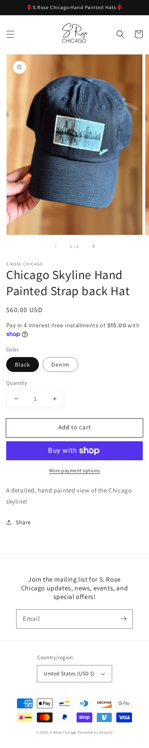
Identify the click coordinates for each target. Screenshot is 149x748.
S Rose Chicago (63, 732)
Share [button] (23, 522)
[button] (10, 34)
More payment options (74, 470)
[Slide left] (56, 246)
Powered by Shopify (95, 732)
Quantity (16, 382)
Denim (60, 364)
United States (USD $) (69, 673)
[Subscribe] (123, 619)
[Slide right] (93, 246)
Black (22, 364)
